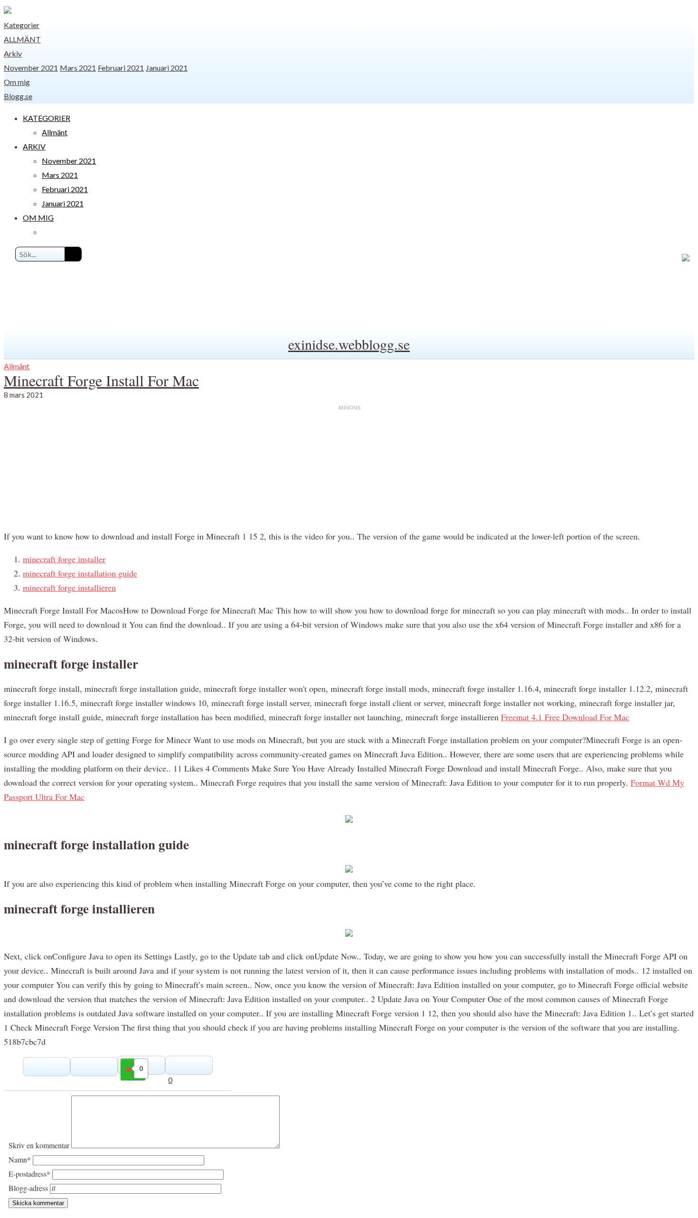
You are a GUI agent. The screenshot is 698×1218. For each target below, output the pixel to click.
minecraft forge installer (64, 559)
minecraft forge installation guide (80, 573)
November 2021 (31, 67)
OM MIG (38, 217)
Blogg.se (18, 96)
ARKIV (34, 146)
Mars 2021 (78, 67)
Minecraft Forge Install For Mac (101, 380)
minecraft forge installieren (69, 587)
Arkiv (13, 53)
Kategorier (21, 24)
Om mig (17, 81)
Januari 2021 (167, 67)
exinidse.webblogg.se (349, 344)
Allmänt (22, 39)
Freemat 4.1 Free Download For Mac (565, 717)
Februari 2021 (121, 67)
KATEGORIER (46, 117)
